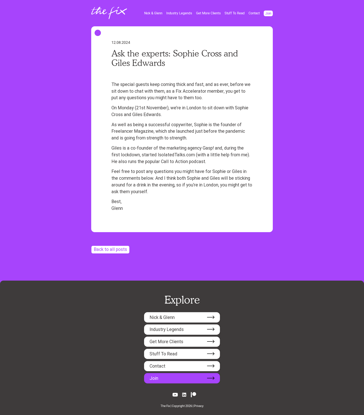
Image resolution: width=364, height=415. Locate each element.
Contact (254, 13)
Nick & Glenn (153, 13)
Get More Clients (208, 13)
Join (268, 13)
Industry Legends (179, 13)
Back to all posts (110, 249)
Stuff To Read (235, 13)
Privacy (198, 406)
